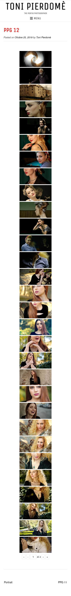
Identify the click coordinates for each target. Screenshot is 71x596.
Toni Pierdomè (35, 6)
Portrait (8, 582)
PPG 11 (62, 582)
